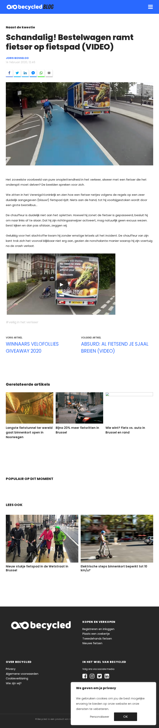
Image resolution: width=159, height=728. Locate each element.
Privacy (11, 669)
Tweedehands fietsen (97, 639)
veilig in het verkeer (23, 322)
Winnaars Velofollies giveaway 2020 (32, 347)
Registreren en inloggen (98, 629)
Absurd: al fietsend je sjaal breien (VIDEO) (115, 347)
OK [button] (125, 716)
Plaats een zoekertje (96, 634)
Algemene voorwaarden (22, 674)
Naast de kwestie (20, 27)
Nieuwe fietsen (92, 643)
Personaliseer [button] (99, 717)
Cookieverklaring (17, 678)
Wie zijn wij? (14, 683)
